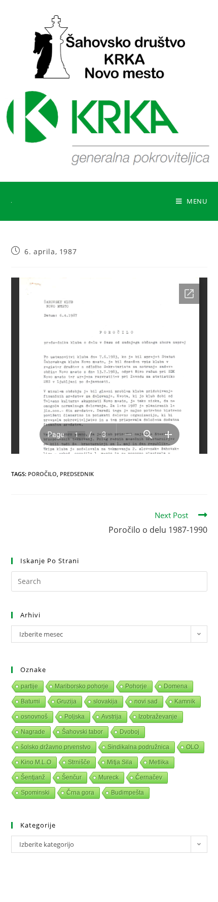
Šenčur (72, 777)
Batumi (30, 701)
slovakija (105, 701)
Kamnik (184, 701)
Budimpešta (127, 792)
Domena (176, 686)
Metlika (159, 762)
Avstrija (111, 716)
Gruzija (67, 701)
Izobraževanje (157, 716)
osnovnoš (34, 716)
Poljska (74, 716)
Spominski (35, 792)
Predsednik (77, 474)
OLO (192, 747)
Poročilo (42, 474)
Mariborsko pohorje (81, 686)
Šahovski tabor (82, 731)
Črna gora (80, 792)
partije (29, 686)
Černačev (148, 777)
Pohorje (136, 686)
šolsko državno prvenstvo (56, 747)
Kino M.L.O (36, 762)
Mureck (108, 777)
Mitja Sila (119, 762)
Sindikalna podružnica (138, 747)
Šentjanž (33, 777)
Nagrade (33, 731)
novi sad (146, 701)
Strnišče (79, 762)
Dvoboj (129, 731)
